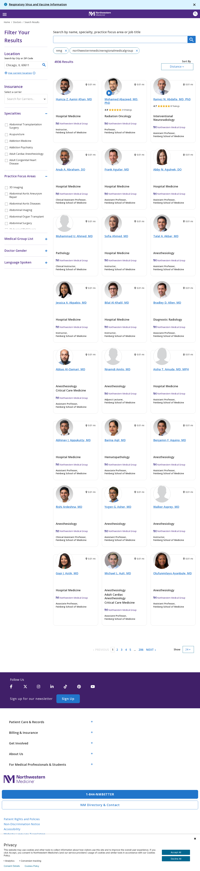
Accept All (176, 852)
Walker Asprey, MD (166, 507)
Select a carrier (13, 92)
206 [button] (141, 649)
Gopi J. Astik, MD (67, 573)
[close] (194, 5)
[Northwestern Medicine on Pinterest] (84, 688)
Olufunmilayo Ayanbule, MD (172, 573)
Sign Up (68, 699)
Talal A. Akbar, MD (165, 236)
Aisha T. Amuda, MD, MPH (171, 369)
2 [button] (117, 649)
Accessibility (12, 829)
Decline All (176, 858)
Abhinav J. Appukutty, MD (73, 440)
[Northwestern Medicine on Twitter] (30, 688)
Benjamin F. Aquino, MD (169, 440)
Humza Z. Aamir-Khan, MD (74, 99)
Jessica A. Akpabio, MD (71, 302)
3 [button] (121, 649)
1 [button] (112, 649)
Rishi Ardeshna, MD (69, 507)
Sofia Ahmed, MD (116, 236)
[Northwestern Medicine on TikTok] (70, 688)
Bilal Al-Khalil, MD (117, 302)
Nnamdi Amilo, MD (117, 369)
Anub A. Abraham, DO (70, 169)
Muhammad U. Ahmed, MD (74, 236)
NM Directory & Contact (100, 805)
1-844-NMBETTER (100, 794)
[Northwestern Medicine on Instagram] (43, 688)
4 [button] (126, 649)
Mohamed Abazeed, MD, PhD (121, 101)
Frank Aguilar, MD (117, 169)
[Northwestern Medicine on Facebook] (16, 688)
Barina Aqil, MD (115, 440)
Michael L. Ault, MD (118, 573)
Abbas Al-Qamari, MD (70, 369)
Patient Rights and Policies (22, 819)
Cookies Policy (32, 866)
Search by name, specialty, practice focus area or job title (96, 32)
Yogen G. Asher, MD (118, 507)
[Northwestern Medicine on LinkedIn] (57, 688)
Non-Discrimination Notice (22, 824)
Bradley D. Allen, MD (167, 302)
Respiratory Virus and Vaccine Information (38, 4)
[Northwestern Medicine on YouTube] (97, 688)
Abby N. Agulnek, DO (167, 169)
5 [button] (130, 649)
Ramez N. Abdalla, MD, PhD (172, 99)
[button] (4, 13)
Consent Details (12, 866)
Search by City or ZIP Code (18, 55)
